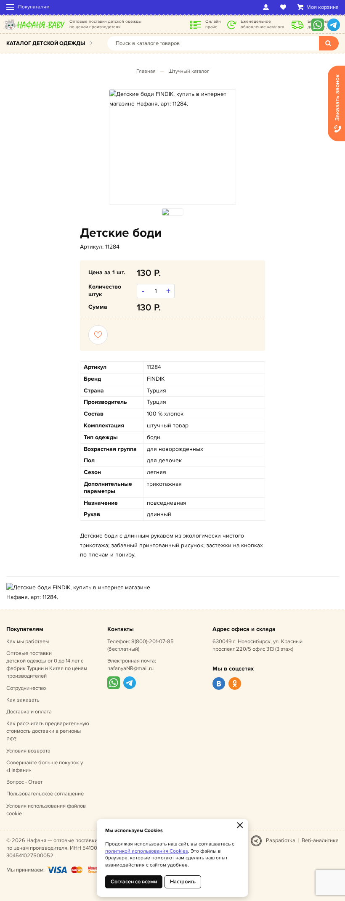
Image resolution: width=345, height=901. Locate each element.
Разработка (280, 840)
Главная (146, 71)
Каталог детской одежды (45, 43)
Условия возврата (28, 750)
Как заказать (23, 700)
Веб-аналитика (320, 840)
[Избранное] (284, 7)
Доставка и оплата (29, 711)
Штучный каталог (188, 71)
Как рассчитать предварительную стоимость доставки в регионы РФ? (47, 731)
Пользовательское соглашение (45, 793)
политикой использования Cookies (146, 851)
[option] (172, 99)
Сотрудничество (26, 688)
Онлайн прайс (213, 24)
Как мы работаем (27, 641)
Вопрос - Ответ (24, 782)
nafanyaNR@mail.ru (130, 668)
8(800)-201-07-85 (152, 641)
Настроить (183, 881)
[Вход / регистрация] (267, 7)
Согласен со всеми (134, 881)
